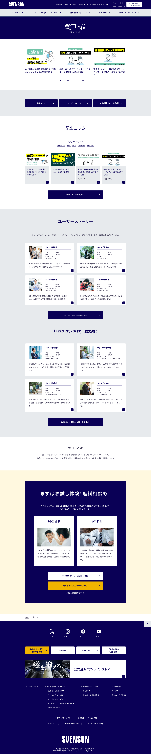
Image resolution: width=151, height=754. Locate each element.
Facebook (83, 637)
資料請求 (73, 4)
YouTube (98, 637)
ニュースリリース (120, 695)
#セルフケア (90, 145)
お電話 (114, 6)
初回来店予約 (121, 6)
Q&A (66, 4)
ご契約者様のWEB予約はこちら (135, 4)
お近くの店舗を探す (74, 593)
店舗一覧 (59, 4)
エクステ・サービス (56, 699)
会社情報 (93, 718)
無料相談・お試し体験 (90, 686)
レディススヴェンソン (94, 723)
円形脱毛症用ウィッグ (71, 723)
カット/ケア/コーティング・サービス (62, 703)
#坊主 (69, 145)
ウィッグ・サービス (56, 695)
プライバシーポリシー (64, 718)
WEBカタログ (83, 4)
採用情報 (81, 718)
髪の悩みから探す (54, 707)
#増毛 (74, 145)
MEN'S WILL (52, 723)
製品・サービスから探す (56, 691)
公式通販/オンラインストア (99, 4)
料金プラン (87, 691)
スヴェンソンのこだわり (91, 695)
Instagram (67, 637)
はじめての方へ (33, 686)
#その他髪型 (81, 145)
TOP (27, 617)
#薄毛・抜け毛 (61, 145)
